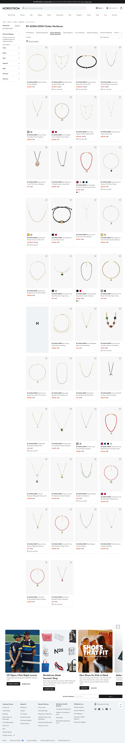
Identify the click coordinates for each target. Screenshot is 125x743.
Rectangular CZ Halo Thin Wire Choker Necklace (110, 239)
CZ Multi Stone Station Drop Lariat (110, 133)
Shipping (5, 714)
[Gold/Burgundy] (53, 132)
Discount (5, 79)
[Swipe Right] (118, 626)
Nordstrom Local (43, 725)
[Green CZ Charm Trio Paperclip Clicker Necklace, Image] (62, 474)
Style (4, 68)
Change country (7, 735)
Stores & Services (43, 704)
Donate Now (84, 688)
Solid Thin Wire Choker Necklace (37, 83)
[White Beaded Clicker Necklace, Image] (86, 524)
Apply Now (88, 2)
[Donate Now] (95, 651)
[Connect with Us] (110, 709)
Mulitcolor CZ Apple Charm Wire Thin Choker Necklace (36, 395)
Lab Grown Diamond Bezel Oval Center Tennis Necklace (109, 84)
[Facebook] (107, 709)
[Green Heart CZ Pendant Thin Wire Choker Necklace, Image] (111, 162)
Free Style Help (42, 711)
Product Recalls (7, 732)
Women (22, 15)
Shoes (49, 15)
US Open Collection (13, 684)
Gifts (97, 15)
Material (5, 63)
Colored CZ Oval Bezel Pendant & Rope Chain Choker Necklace (111, 499)
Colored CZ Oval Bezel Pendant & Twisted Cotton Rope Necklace (111, 449)
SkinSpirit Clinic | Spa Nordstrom (44, 718)
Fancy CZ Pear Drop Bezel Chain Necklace (36, 136)
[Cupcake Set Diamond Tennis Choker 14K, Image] (37, 215)
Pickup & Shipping (8, 34)
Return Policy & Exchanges (7, 718)
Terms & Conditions (32, 740)
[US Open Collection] (22, 651)
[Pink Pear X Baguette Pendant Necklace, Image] (62, 577)
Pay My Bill (59, 717)
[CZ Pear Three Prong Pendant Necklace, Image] (86, 424)
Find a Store (41, 707)
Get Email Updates (25, 720)
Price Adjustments (8, 722)
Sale (105, 15)
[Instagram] (95, 709)
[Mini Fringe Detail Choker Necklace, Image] (62, 323)
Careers (22, 711)
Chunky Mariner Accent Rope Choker (62, 239)
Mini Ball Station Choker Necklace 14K (62, 83)
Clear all (17, 25)
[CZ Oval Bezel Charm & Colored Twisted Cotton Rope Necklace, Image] (86, 162)
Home (89, 15)
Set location (6, 45)
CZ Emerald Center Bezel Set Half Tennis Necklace (84, 395)
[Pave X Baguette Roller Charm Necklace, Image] (86, 323)
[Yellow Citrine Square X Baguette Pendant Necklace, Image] (37, 524)
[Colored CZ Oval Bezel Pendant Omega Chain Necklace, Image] (62, 271)
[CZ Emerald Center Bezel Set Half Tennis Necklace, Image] (86, 373)
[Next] (121, 33)
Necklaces (21, 22)
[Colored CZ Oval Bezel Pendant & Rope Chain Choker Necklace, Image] (111, 474)
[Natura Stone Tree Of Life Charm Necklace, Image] (37, 162)
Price (4, 58)
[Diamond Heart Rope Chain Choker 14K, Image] (86, 62)
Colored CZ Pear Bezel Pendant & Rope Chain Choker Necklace (62, 546)
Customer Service (8, 704)
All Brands (23, 707)
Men (31, 15)
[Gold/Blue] (86, 182)
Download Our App (103, 704)
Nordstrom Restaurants (45, 722)
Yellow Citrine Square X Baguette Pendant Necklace (36, 546)
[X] (103, 709)
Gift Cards (120, 684)
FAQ (4, 729)
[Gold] (28, 132)
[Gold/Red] (56, 132)
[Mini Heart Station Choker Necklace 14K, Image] (86, 112)
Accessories (59, 15)
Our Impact (23, 714)
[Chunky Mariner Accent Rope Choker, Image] (62, 215)
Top (121, 707)
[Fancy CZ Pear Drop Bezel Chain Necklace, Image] (37, 112)
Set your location (33, 41)
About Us (23, 704)
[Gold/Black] (83, 182)
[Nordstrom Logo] (11, 8)
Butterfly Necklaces (42, 32)
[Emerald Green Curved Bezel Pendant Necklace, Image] (62, 424)
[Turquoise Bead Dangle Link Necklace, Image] (86, 474)
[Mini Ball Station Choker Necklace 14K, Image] (62, 62)
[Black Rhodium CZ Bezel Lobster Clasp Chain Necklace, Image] (62, 162)
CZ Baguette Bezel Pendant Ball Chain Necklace (36, 446)
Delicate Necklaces (92, 32)
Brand (4, 53)
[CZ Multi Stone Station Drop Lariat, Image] (111, 112)
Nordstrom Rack (79, 707)
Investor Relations (79, 710)
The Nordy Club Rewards (63, 709)
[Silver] (31, 132)
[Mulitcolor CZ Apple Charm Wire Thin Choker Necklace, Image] (37, 373)
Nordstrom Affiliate (80, 722)
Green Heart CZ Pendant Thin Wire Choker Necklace (111, 184)
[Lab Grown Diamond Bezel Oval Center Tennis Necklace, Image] (111, 62)
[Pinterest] (99, 709)
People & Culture (25, 717)
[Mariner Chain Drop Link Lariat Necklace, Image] (86, 215)
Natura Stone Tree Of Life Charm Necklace (36, 183)
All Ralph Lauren (26, 684)
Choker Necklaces (55, 32)
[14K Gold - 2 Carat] (28, 235)
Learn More (94, 688)
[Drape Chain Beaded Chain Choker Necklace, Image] (37, 271)
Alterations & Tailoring (45, 714)
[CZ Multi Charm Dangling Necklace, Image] (111, 524)
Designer (79, 15)
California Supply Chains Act (47, 740)
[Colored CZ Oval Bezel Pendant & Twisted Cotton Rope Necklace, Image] (111, 424)
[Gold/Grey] (80, 182)
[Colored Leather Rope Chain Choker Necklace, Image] (86, 271)
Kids (70, 15)
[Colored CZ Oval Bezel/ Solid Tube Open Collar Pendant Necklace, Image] (111, 271)
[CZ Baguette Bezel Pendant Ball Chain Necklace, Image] (37, 424)
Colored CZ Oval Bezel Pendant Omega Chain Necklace (62, 296)
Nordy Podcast (24, 723)
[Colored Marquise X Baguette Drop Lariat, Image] (37, 474)
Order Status (6, 711)
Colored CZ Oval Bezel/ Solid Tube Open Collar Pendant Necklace (111, 296)
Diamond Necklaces (106, 32)
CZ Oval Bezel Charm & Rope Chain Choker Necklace (61, 137)
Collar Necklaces (68, 32)
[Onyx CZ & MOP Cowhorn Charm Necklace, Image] (111, 373)
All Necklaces (30, 32)
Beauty (40, 15)
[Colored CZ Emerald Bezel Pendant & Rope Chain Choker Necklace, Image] (37, 577)
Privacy (4, 740)
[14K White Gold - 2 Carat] (31, 235)
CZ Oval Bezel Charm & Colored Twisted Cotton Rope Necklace (86, 187)
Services (114, 15)
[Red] (80, 291)
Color (4, 48)
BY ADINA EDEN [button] (8, 28)
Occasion (5, 74)
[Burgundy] (56, 235)
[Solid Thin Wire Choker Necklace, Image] (37, 62)
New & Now (11, 15)
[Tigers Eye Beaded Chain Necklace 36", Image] (62, 373)
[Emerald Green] (53, 291)
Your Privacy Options (15, 740)
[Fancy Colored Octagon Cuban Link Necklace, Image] (111, 323)
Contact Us (6, 707)
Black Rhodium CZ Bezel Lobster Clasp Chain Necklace (61, 184)
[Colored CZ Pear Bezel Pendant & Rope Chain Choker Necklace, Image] (62, 524)
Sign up (110, 696)
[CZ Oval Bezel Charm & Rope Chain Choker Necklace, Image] (62, 112)
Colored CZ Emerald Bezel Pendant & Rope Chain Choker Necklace (36, 599)
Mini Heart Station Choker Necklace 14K (84, 133)
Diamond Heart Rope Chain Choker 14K (86, 83)
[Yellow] (102, 235)
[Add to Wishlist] (46, 47)
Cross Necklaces (80, 32)
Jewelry (15, 22)
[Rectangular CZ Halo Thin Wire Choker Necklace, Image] (111, 215)
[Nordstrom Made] (59, 651)
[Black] (53, 235)
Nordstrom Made (49, 689)
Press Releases (78, 714)
